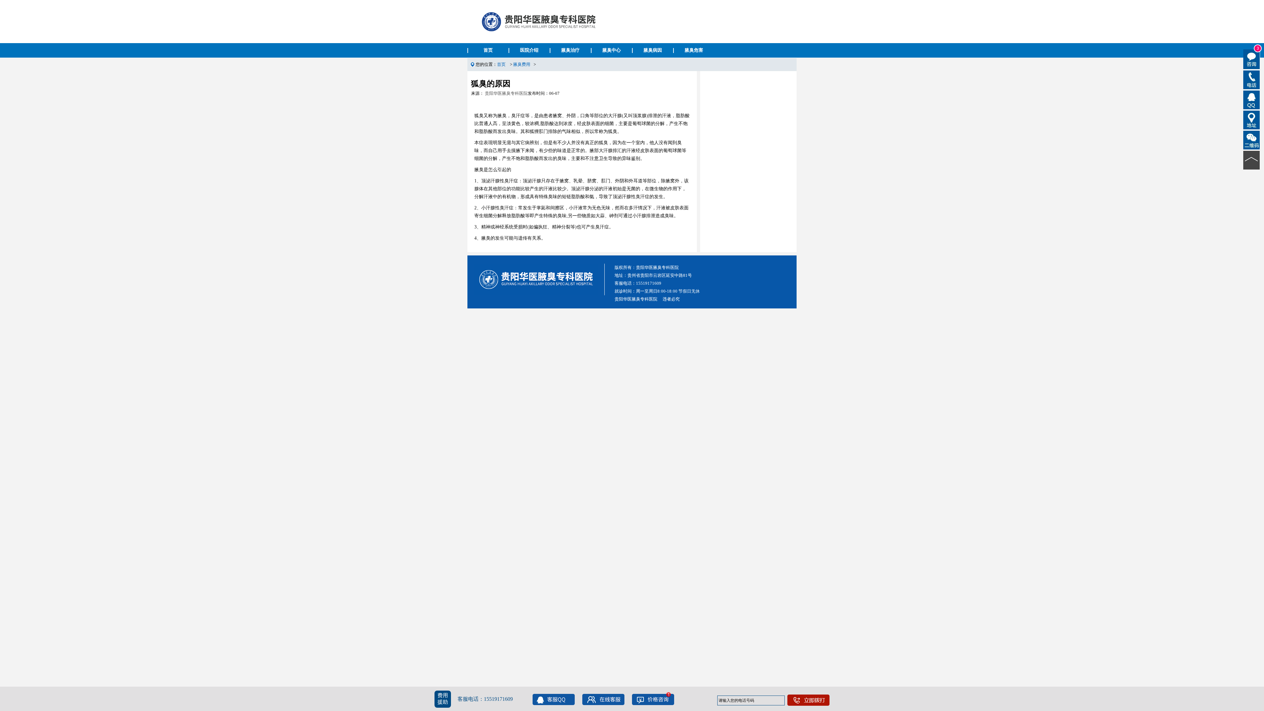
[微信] (1251, 139)
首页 (488, 50)
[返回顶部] (1251, 160)
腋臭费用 (521, 64)
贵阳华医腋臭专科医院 (506, 93)
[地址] (1251, 119)
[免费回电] (1251, 79)
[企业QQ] (1251, 99)
